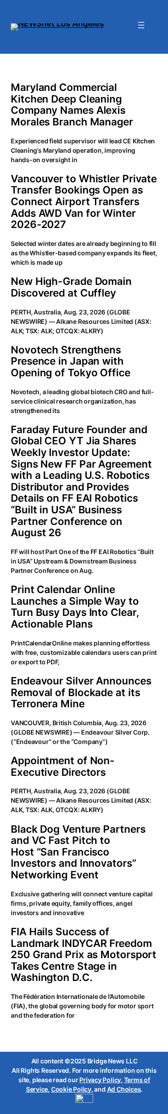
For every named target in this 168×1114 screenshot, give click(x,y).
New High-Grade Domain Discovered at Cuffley (71, 286)
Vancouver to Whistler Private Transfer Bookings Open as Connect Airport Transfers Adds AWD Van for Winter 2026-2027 (84, 201)
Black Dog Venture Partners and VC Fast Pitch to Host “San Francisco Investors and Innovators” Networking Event (78, 852)
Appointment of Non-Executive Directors (63, 766)
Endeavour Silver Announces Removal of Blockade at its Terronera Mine (81, 692)
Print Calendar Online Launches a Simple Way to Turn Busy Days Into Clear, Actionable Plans (75, 606)
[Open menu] (141, 25)
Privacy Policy (100, 1080)
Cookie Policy (71, 1089)
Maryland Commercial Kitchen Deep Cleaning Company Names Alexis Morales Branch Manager (72, 104)
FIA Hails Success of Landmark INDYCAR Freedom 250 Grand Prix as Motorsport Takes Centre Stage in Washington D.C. (83, 954)
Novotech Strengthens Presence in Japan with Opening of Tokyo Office (70, 361)
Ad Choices (124, 1089)
